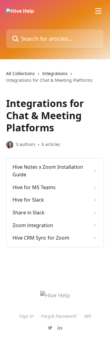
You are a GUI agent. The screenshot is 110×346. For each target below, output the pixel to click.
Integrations (55, 73)
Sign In (26, 316)
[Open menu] (98, 11)
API (87, 316)
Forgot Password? (59, 316)
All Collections (20, 73)
